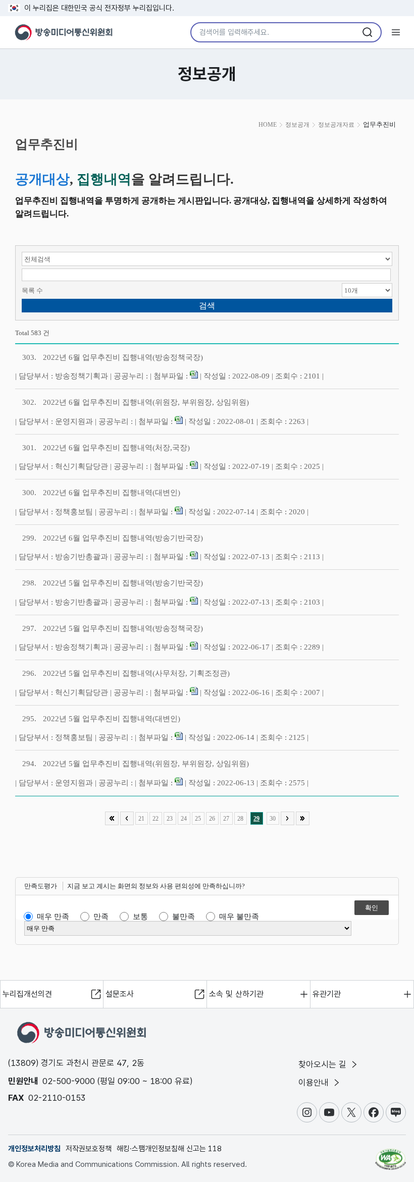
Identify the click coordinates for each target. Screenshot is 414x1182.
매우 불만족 (239, 916)
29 (256, 818)
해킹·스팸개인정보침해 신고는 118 (169, 1148)
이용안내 (314, 1083)
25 (198, 818)
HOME (267, 124)
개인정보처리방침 (34, 1148)
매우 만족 (53, 916)
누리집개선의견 (27, 994)
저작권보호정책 (89, 1148)
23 (170, 818)
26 (212, 818)
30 (273, 818)
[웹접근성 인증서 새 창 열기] (390, 1155)
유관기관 (327, 994)
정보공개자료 (336, 124)
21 (141, 818)
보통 (140, 916)
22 (155, 818)
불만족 (183, 916)
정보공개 (297, 124)
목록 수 (32, 290)
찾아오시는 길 (323, 1064)
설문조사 (120, 994)
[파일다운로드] (194, 376)
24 (184, 818)
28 (240, 818)
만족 (101, 916)
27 (226, 818)
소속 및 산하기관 (236, 994)
